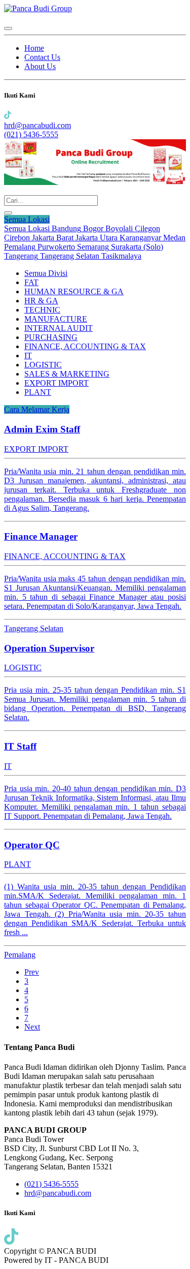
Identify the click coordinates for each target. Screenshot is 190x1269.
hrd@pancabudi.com (37, 125)
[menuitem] (34, 48)
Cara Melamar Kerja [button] (36, 409)
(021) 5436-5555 (31, 134)
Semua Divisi (45, 273)
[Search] (8, 212)
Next (32, 1027)
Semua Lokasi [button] (27, 219)
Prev (31, 972)
